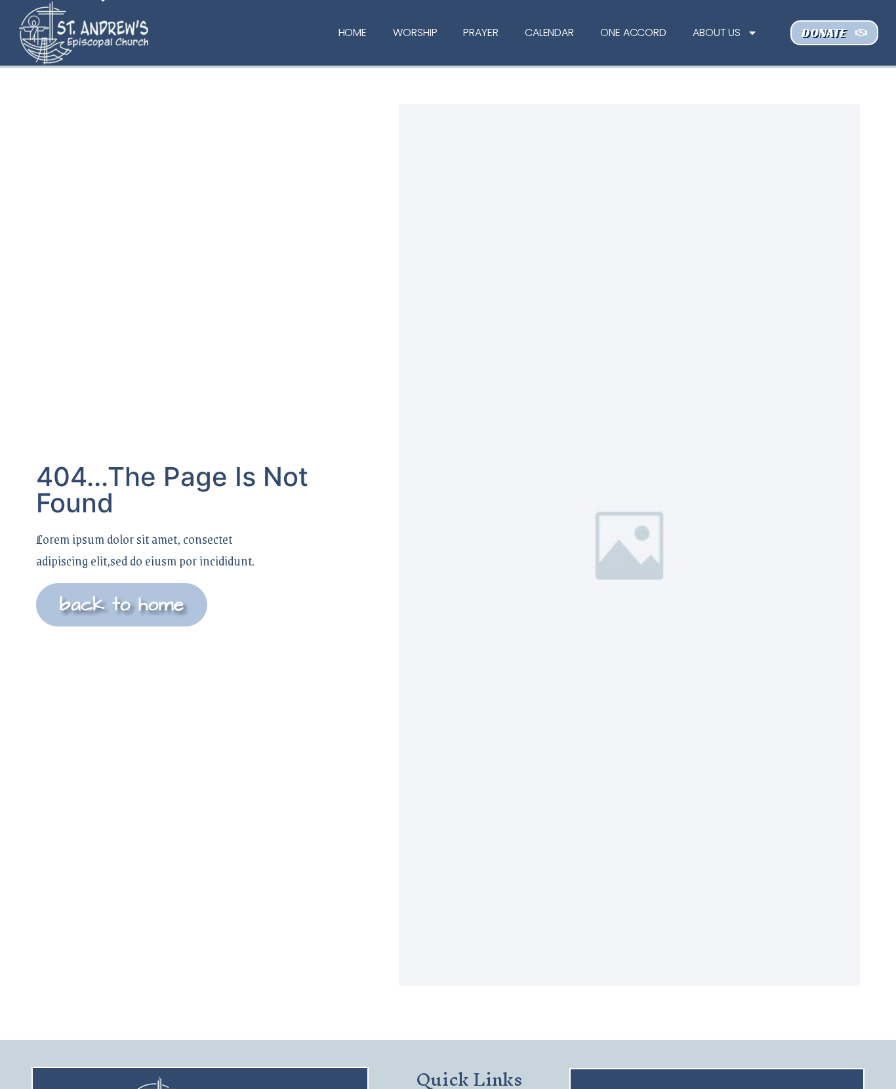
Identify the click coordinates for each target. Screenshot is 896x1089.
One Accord (633, 32)
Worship (415, 32)
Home (352, 32)
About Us (717, 32)
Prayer (480, 32)
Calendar (549, 32)
